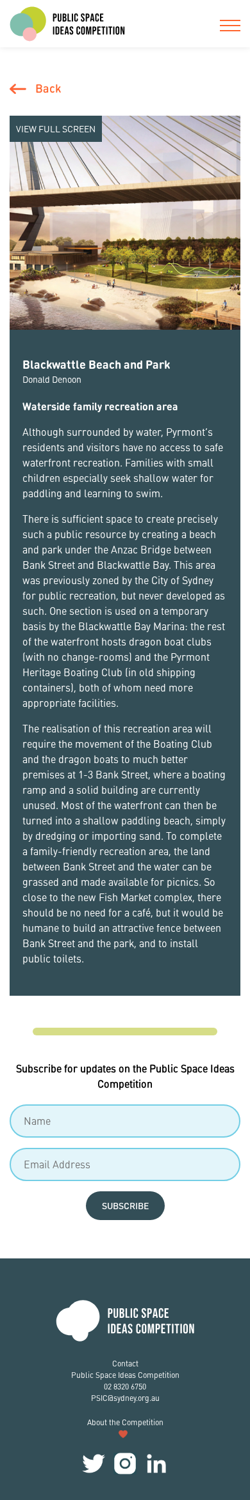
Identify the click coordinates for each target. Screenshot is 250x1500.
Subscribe (125, 1205)
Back (48, 88)
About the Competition (125, 1422)
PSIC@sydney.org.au (125, 1398)
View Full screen (56, 128)
